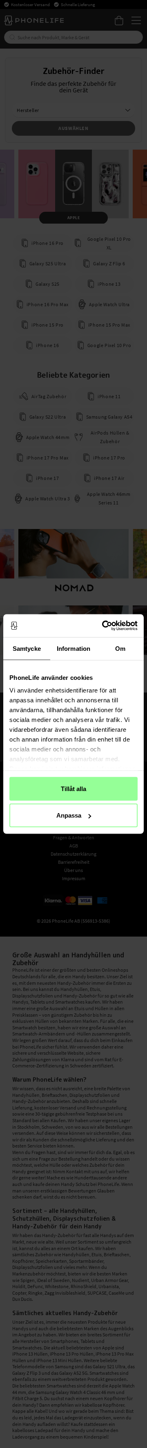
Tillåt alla (73, 788)
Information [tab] (73, 648)
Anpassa (68, 815)
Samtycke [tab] (27, 648)
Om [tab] (120, 648)
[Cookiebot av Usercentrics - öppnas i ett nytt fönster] (104, 626)
